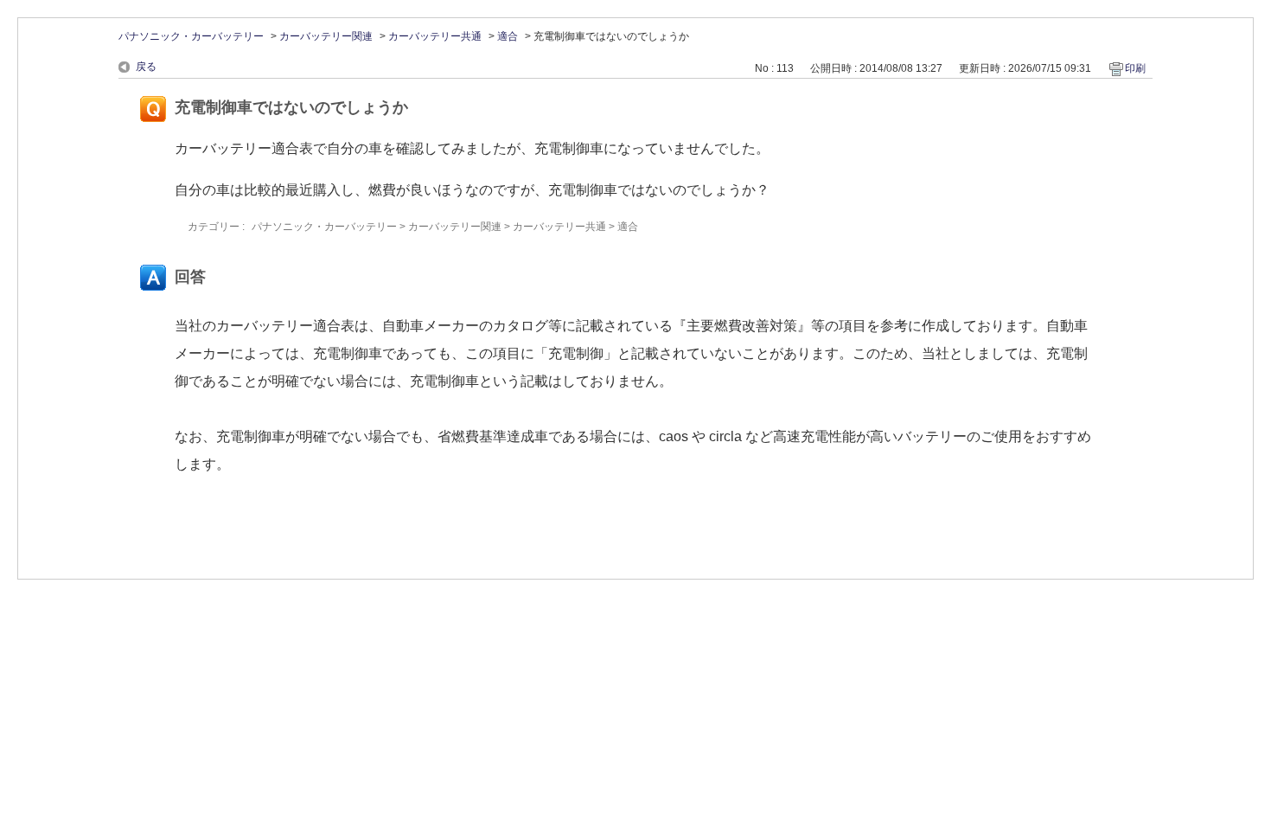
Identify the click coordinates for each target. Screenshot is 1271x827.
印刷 (1135, 68)
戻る (146, 67)
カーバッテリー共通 (435, 36)
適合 (507, 36)
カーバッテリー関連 (326, 36)
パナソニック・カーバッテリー (191, 36)
